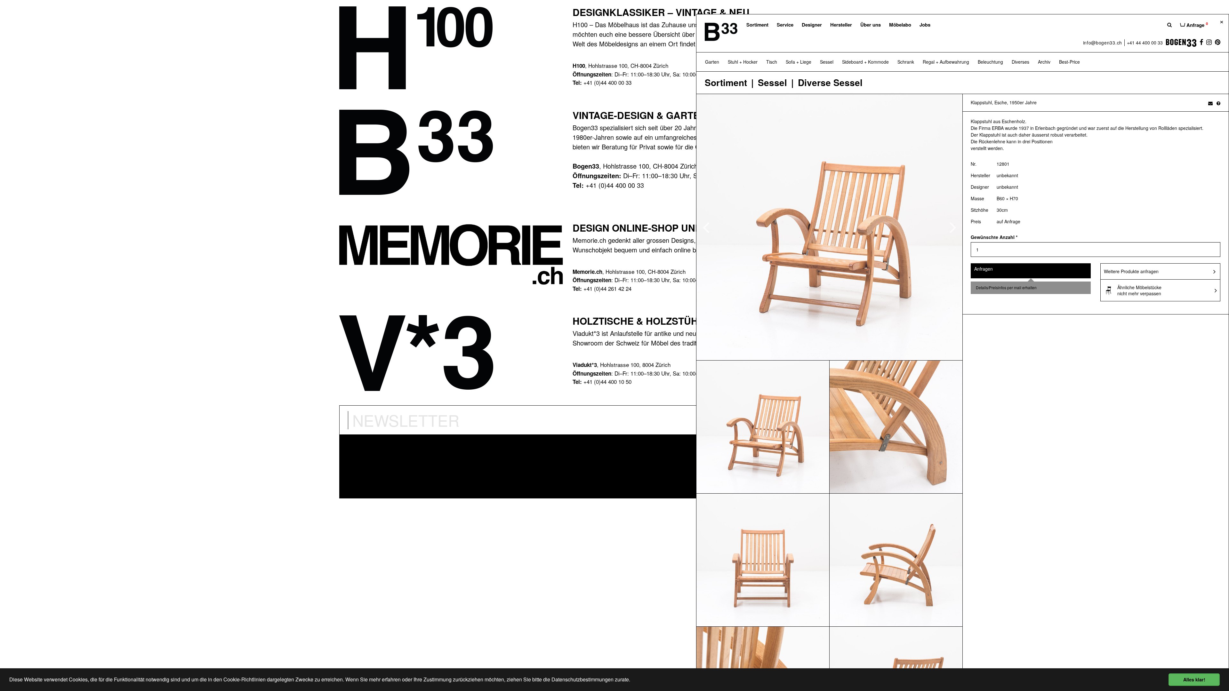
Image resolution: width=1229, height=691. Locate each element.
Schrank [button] (905, 62)
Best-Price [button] (1069, 62)
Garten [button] (712, 62)
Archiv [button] (1044, 62)
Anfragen (983, 269)
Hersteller (841, 24)
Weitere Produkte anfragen (1131, 271)
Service (785, 24)
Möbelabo (900, 24)
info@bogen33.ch (1102, 42)
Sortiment (757, 24)
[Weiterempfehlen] (1210, 103)
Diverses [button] (1020, 62)
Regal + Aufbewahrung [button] (946, 62)
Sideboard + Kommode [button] (865, 62)
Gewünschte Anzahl (994, 237)
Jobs (925, 24)
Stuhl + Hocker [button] (743, 62)
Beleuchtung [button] (990, 62)
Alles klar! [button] (1194, 679)
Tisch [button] (771, 62)
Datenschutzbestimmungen (582, 679)
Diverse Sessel (830, 83)
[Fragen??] (1218, 103)
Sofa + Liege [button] (798, 62)
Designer (812, 24)
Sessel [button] (826, 62)
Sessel (772, 83)
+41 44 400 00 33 (1145, 42)
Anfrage (1196, 24)
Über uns (870, 24)
